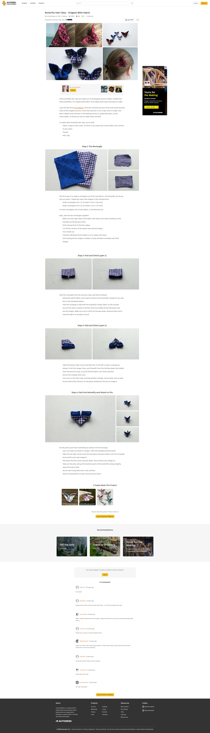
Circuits (93, 707)
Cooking (104, 707)
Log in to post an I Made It (105, 516)
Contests (33, 3)
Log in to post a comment (105, 695)
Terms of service (77, 729)
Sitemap (123, 715)
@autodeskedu (149, 710)
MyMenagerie (84, 641)
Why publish (125, 707)
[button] (137, 20)
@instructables (149, 707)
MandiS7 (82, 587)
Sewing (64, 16)
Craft (58, 16)
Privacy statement (89, 729)
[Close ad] (165, 67)
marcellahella (84, 682)
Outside (104, 712)
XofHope (82, 656)
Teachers (41, 3)
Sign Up (204, 3)
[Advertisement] (154, 90)
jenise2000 (83, 614)
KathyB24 (83, 601)
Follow (73, 90)
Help (122, 712)
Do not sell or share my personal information (121, 729)
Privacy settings (101, 729)
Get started (124, 709)
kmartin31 (83, 629)
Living (104, 709)
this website (79, 108)
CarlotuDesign (51, 16)
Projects (24, 3)
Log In (196, 3)
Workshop (94, 709)
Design (93, 712)
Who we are (124, 717)
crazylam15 (83, 670)
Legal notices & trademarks (144, 729)
